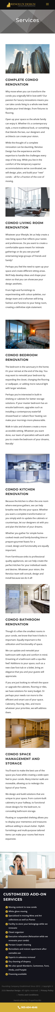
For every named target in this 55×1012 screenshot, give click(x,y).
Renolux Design (13, 990)
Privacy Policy (47, 990)
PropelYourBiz (35, 1000)
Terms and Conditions (28, 994)
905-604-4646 (28, 1007)
